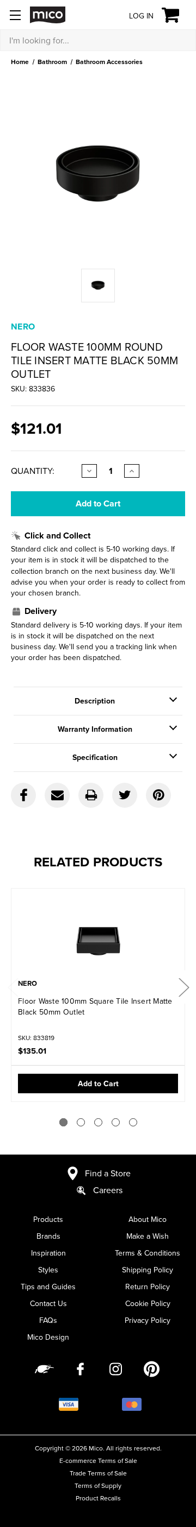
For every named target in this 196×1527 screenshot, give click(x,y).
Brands (48, 1236)
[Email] (57, 795)
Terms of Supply (98, 1485)
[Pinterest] (158, 795)
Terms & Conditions (147, 1252)
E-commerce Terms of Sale (98, 1460)
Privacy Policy (147, 1320)
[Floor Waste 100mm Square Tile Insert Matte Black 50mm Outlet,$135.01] (98, 934)
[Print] (90, 795)
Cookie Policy (147, 1303)
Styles (48, 1269)
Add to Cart (98, 1083)
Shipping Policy (147, 1269)
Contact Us (48, 1303)
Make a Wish (147, 1236)
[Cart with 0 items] (176, 15)
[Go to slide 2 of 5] (81, 1122)
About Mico (147, 1219)
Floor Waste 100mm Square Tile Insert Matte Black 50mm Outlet (95, 1006)
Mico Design (48, 1337)
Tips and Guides (48, 1286)
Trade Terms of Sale (98, 1473)
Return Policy (147, 1286)
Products (48, 1219)
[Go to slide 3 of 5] (98, 1122)
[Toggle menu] (15, 15)
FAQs (48, 1320)
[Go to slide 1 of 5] (63, 1122)
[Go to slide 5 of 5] (133, 1122)
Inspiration (48, 1252)
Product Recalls (98, 1498)
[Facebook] (23, 795)
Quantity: (32, 471)
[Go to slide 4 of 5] (116, 1122)
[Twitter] (124, 795)
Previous (12, 987)
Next (183, 987)
